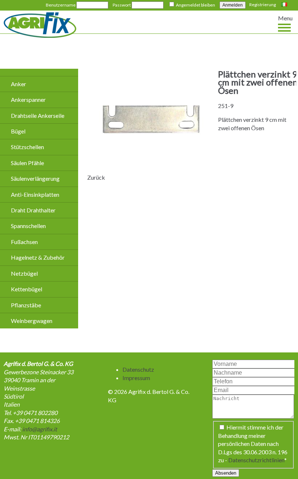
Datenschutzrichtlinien (256, 459)
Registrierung (262, 4)
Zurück (96, 177)
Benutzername (61, 5)
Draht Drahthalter (33, 210)
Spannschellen (28, 225)
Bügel (18, 131)
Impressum (136, 377)
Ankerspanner (28, 99)
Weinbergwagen (31, 320)
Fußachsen (24, 241)
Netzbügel (24, 273)
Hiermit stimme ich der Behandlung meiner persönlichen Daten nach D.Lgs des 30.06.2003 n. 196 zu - (252, 443)
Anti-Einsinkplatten (35, 194)
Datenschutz (138, 369)
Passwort (122, 5)
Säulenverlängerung (35, 178)
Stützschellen (27, 146)
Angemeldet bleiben (195, 5)
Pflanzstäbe (26, 305)
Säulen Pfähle (27, 162)
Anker (18, 83)
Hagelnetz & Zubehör (38, 257)
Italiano (285, 5)
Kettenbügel (26, 289)
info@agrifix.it (39, 429)
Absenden (225, 473)
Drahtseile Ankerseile (37, 115)
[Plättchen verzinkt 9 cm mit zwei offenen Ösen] (150, 163)
